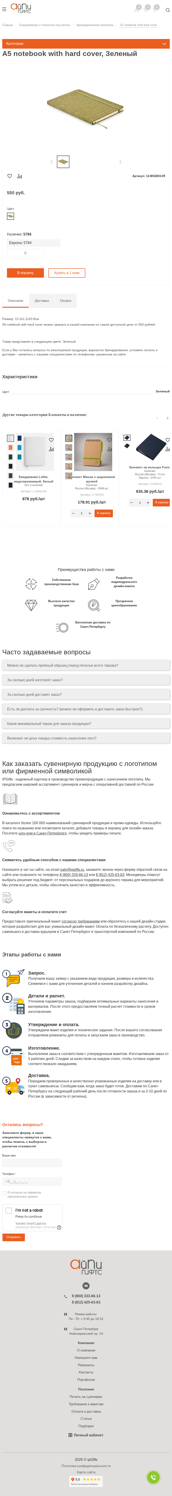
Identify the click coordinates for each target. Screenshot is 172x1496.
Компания (86, 1343)
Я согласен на (24, 1194)
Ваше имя (9, 1155)
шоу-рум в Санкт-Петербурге (43, 833)
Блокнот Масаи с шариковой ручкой (92, 479)
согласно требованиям (81, 921)
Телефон (9, 1174)
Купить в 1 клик (67, 273)
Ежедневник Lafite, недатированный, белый (33, 479)
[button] (51, 161)
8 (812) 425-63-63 (110, 875)
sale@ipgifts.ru (72, 869)
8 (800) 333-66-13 (74, 875)
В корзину (25, 273)
